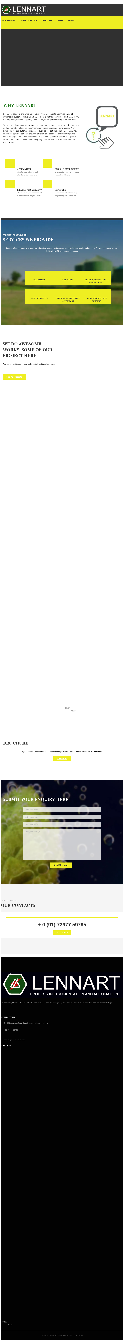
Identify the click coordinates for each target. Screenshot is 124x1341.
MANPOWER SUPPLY (39, 298)
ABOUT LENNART (8, 21)
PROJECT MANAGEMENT (29, 189)
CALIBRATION (39, 279)
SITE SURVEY (68, 279)
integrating (60, 125)
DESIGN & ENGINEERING (67, 169)
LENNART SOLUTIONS (29, 21)
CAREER (60, 21)
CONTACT (72, 21)
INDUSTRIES (47, 21)
